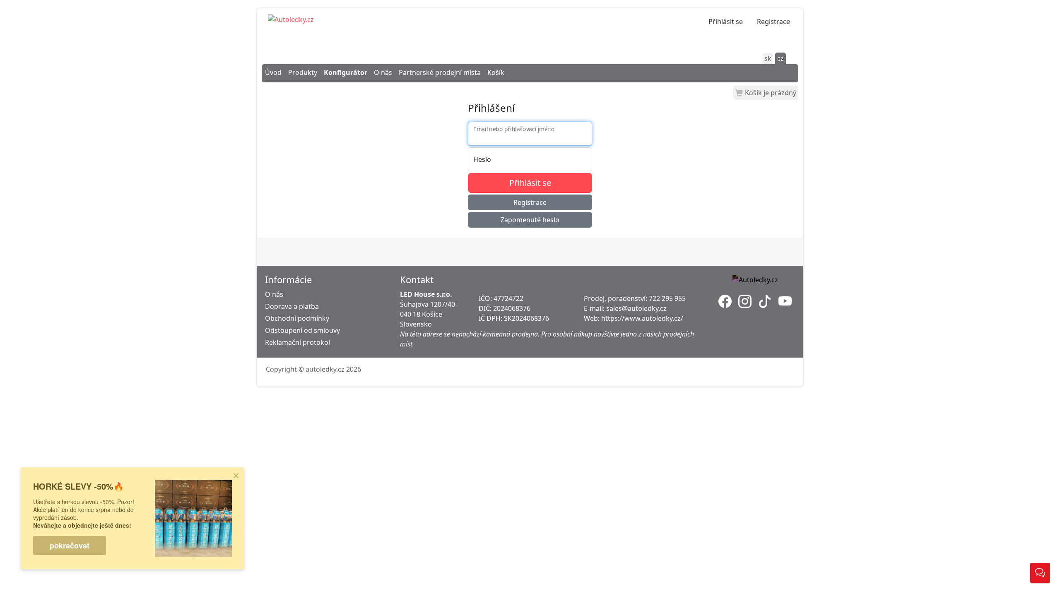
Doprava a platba (292, 306)
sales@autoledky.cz (636, 308)
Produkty (302, 72)
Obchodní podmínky (297, 318)
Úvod (273, 72)
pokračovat (69, 545)
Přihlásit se (725, 21)
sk (767, 58)
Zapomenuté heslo (530, 219)
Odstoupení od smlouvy (302, 330)
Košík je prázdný (770, 92)
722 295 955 (667, 298)
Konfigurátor (345, 72)
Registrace (773, 21)
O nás (383, 72)
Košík (495, 72)
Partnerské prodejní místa (440, 72)
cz (780, 58)
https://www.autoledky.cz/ (642, 318)
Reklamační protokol (297, 342)
